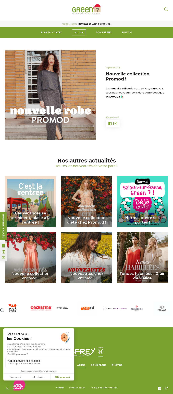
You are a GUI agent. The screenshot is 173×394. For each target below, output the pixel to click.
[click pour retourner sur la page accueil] (86, 9)
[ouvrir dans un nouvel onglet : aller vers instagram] (3, 252)
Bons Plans (104, 32)
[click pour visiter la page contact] (3, 257)
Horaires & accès (3, 226)
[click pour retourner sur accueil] (12, 308)
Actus (74, 24)
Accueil (65, 24)
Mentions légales (77, 388)
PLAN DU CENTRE (51, 32)
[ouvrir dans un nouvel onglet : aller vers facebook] (3, 246)
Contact (60, 388)
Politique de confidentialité (104, 388)
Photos (127, 32)
